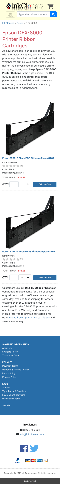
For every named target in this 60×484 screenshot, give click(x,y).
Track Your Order (11, 355)
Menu (10, 16)
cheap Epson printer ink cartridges (29, 317)
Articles (6, 387)
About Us (7, 348)
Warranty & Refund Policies (15, 369)
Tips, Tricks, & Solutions (14, 391)
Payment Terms (10, 366)
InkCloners (8, 23)
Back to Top (30, 481)
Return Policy (9, 373)
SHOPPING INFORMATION (15, 344)
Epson (20, 23)
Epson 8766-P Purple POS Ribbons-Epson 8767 (28, 251)
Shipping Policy (10, 351)
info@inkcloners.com (32, 434)
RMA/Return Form (11, 398)
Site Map (6, 405)
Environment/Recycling (13, 395)
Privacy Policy (9, 377)
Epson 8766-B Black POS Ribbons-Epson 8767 (28, 158)
